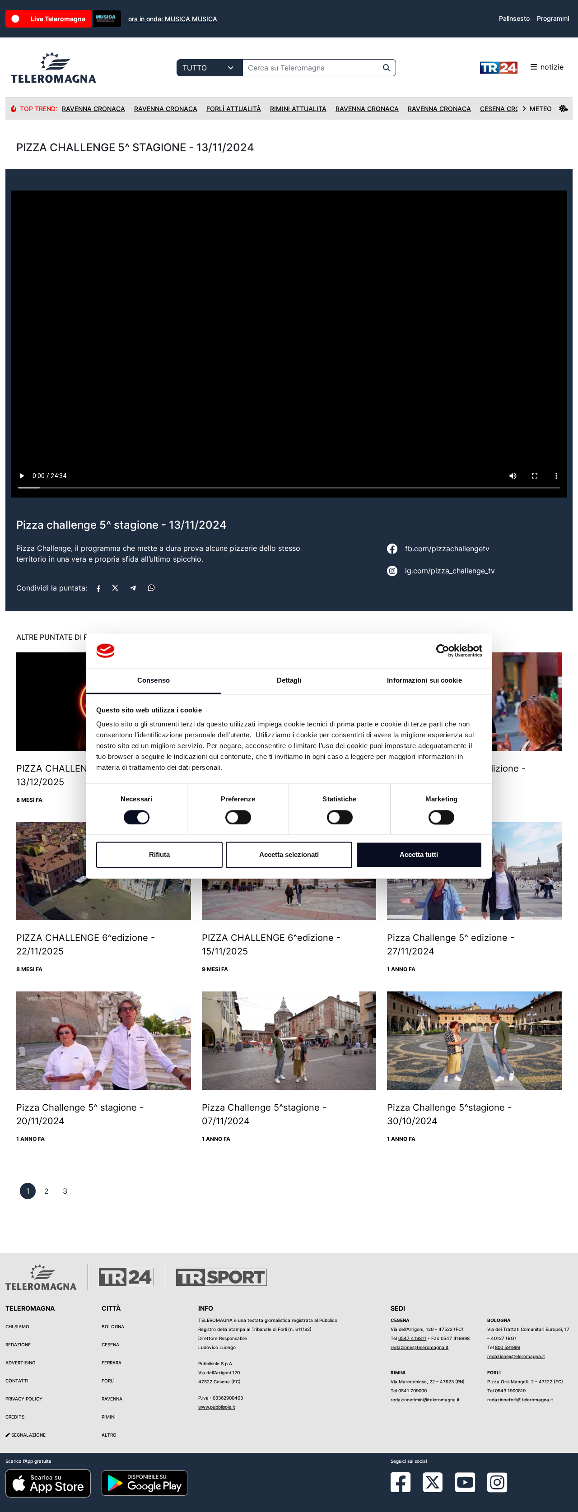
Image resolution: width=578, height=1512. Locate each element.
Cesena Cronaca (509, 108)
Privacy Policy (23, 1398)
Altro (109, 1435)
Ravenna (112, 1398)
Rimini (109, 1416)
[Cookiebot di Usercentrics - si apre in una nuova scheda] (442, 650)
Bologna (113, 1326)
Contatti (16, 1380)
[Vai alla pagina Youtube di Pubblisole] (465, 1489)
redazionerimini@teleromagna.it (425, 1399)
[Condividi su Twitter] (115, 587)
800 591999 (507, 1347)
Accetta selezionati (289, 855)
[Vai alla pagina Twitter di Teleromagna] (433, 1481)
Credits (14, 1416)
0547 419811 (412, 1338)
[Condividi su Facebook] (98, 588)
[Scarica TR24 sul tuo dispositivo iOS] (48, 1482)
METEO (541, 108)
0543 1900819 (510, 1390)
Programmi (553, 18)
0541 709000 (412, 1390)
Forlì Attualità (233, 108)
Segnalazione (28, 1435)
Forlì (108, 1380)
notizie (552, 66)
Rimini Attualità (298, 108)
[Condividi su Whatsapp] (151, 587)
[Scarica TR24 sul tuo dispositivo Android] (144, 1482)
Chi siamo (17, 1326)
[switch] (238, 817)
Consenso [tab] (153, 680)
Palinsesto (514, 18)
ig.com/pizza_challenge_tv (450, 570)
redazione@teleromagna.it (419, 1347)
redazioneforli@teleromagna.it (520, 1399)
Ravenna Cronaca (93, 108)
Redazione (18, 1344)
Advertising (20, 1362)
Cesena (110, 1344)
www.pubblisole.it (216, 1407)
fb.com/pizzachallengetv (447, 548)
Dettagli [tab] (289, 680)
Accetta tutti (419, 855)
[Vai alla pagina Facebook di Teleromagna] (406, 1489)
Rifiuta (159, 855)
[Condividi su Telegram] (133, 587)
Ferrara (111, 1362)
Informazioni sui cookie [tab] (424, 680)
